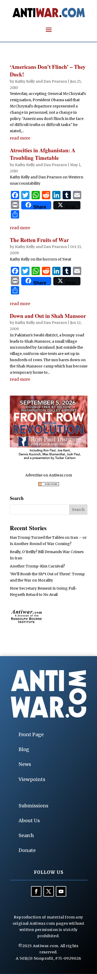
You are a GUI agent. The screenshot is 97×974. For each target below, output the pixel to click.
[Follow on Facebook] (36, 891)
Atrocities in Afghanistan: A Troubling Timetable (42, 154)
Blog (24, 749)
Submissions (33, 806)
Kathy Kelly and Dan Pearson (41, 81)
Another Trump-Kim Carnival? (37, 566)
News (25, 764)
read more (20, 138)
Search (26, 835)
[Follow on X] (48, 891)
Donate (27, 850)
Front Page (31, 734)
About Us (29, 821)
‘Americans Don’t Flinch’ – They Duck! (48, 70)
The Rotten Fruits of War (39, 240)
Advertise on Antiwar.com (48, 475)
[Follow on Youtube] (61, 891)
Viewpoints (32, 779)
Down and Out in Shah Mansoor (48, 316)
